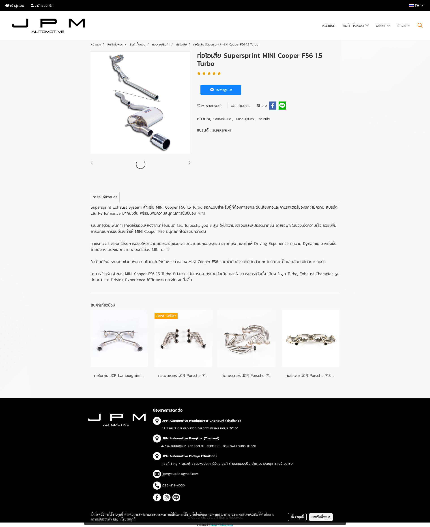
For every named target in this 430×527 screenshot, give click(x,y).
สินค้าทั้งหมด (353, 25)
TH (417, 5)
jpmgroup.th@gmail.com (180, 473)
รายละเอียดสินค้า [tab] (105, 197)
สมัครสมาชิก (44, 5)
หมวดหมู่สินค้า (245, 119)
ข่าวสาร (403, 25)
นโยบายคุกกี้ (127, 519)
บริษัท (381, 25)
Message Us (223, 90)
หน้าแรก (328, 25)
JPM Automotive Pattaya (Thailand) (189, 455)
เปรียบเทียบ (242, 106)
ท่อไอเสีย (264, 119)
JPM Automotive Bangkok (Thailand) (190, 438)
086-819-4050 (173, 485)
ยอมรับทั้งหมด (321, 517)
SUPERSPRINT (221, 130)
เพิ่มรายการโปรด (211, 106)
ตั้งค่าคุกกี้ (297, 517)
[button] (420, 25)
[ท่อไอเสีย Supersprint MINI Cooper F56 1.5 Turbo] (140, 103)
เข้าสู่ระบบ (16, 5)
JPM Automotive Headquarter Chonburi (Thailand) (201, 420)
